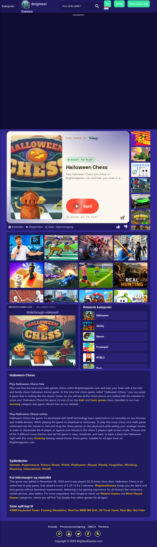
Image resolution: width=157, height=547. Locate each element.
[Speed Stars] (61, 248)
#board (92, 464)
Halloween (102, 315)
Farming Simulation (53, 510)
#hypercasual (30, 464)
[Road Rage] (96, 248)
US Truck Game (109, 510)
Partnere (103, 526)
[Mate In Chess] (26, 275)
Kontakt (52, 526)
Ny (107, 3)
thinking (39, 438)
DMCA (92, 526)
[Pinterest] (59, 533)
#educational (31, 468)
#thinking (130, 464)
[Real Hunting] (131, 275)
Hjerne (100, 336)
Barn (99, 368)
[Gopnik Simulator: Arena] (131, 248)
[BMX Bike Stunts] (140, 185)
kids (81, 400)
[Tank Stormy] (140, 154)
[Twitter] (78, 533)
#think (65, 464)
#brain (56, 464)
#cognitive (116, 464)
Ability (100, 326)
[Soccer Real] (96, 275)
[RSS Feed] (97, 533)
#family (103, 464)
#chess (45, 464)
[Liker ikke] (126, 227)
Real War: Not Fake (132, 510)
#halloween (78, 464)
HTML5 (100, 357)
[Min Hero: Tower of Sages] (140, 217)
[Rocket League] (61, 275)
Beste (119, 3)
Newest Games (110, 493)
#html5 (46, 468)
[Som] (118, 227)
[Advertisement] (79, 43)
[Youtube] (68, 533)
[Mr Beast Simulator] (26, 248)
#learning (16, 468)
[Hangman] (140, 170)
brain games (99, 400)
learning (15, 404)
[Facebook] (88, 533)
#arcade (15, 464)
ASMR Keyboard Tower (24, 510)
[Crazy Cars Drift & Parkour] (140, 138)
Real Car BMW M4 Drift (82, 510)
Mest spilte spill (138, 3)
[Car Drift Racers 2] (140, 201)
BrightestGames (105, 485)
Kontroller (17, 226)
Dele (51, 226)
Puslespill (102, 347)
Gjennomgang (64, 226)
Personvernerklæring (72, 526)
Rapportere (35, 226)
